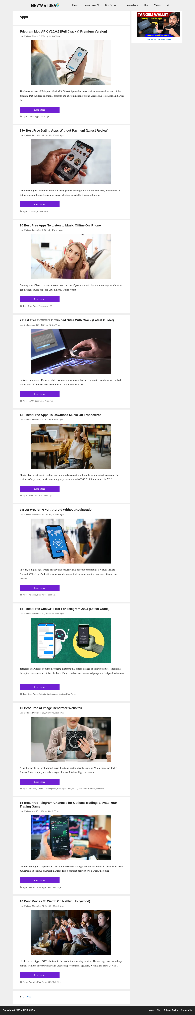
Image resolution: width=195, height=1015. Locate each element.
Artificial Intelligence (48, 693)
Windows (49, 400)
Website (91, 788)
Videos (157, 5)
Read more (39, 109)
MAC (31, 400)
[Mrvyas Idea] (45, 5)
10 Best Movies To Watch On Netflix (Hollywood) (55, 901)
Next (31, 996)
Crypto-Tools (132, 5)
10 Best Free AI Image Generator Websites (51, 708)
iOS (50, 306)
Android (32, 594)
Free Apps (33, 211)
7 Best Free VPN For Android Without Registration (56, 509)
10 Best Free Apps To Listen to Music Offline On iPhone (60, 225)
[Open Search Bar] (167, 5)
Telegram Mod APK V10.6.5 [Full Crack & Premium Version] (63, 31)
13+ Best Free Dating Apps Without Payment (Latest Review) (64, 130)
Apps (25, 116)
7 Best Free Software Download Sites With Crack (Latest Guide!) (67, 320)
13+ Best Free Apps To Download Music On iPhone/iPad (60, 415)
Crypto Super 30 (91, 5)
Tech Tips (44, 116)
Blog (146, 5)
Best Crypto (110, 5)
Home (75, 5)
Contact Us (186, 1010)
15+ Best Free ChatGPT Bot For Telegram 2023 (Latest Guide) (64, 609)
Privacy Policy (171, 1010)
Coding (62, 693)
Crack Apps (34, 116)
